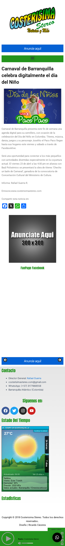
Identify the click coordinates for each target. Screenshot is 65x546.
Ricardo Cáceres (37, 525)
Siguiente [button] (59, 360)
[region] (32, 361)
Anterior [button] (5, 360)
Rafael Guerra (34, 378)
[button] (32, 58)
